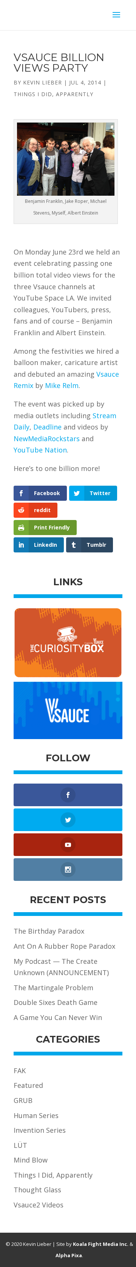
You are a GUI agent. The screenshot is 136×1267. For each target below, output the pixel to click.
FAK (20, 1070)
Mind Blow (31, 1159)
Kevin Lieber (42, 82)
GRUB (23, 1100)
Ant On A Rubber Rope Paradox (64, 946)
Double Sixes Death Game (55, 1002)
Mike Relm (62, 385)
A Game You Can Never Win (58, 1017)
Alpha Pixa (69, 1255)
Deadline (47, 426)
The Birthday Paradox (49, 931)
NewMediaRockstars (47, 438)
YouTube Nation (40, 449)
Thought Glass (37, 1189)
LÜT (20, 1145)
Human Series (36, 1115)
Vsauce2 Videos (38, 1204)
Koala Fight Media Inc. (100, 1244)
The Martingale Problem (53, 987)
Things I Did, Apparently (53, 94)
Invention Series (40, 1130)
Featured (28, 1085)
